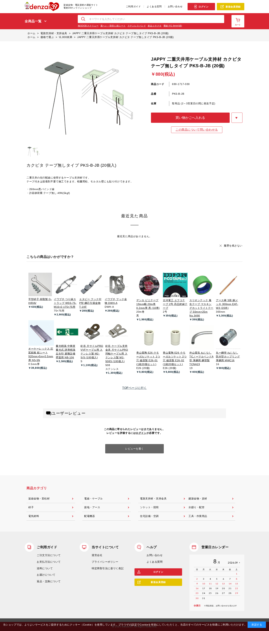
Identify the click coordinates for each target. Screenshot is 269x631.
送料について (45, 568)
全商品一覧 (33, 21)
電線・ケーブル (93, 498)
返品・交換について (49, 581)
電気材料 (33, 516)
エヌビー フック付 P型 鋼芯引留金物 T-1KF (90, 303)
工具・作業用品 (197, 516)
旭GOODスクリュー (88, 25)
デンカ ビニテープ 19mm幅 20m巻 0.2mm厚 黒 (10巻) (148, 304)
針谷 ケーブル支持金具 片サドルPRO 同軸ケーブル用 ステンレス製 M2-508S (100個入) (116, 353)
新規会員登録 (233, 6)
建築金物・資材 (197, 498)
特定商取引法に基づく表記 (108, 568)
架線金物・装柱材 (39, 498)
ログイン (203, 6)
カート (238, 25)
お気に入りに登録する (236, 118)
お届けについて (46, 574)
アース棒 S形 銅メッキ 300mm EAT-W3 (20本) (227, 304)
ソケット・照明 (149, 507)
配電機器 (89, 516)
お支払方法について (49, 561)
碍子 (31, 507)
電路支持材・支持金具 (153, 498)
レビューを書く (134, 448)
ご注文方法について (49, 555)
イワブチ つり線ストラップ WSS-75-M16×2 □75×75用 (65, 303)
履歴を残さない (233, 245)
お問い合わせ (175, 6)
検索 (83, 19)
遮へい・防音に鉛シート (113, 25)
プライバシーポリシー (105, 561)
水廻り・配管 (196, 507)
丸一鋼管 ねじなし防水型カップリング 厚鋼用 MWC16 (228, 356)
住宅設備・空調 (149, 516)
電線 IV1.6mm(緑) (172, 25)
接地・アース (92, 507)
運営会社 (97, 555)
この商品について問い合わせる (196, 129)
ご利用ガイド (133, 6)
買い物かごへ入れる (190, 118)
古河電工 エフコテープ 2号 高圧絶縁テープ (175, 304)
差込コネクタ (154, 25)
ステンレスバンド (137, 25)
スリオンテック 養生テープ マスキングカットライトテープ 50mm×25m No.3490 (201, 308)
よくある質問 (154, 6)
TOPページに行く (134, 387)
